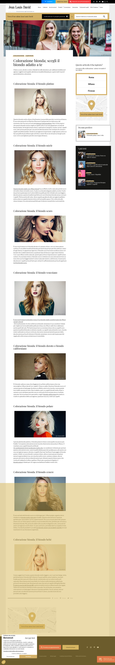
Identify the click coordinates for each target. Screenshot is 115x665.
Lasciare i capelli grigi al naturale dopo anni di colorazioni (97, 165)
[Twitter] (70, 598)
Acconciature (67, 7)
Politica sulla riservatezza (81, 656)
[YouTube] (102, 1)
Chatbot (49, 1)
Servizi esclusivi (53, 7)
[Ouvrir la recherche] (107, 1)
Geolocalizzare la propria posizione (54, 16)
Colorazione (75, 7)
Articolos (13, 11)
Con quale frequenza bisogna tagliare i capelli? (96, 183)
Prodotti (60, 7)
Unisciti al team (62, 1)
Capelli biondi (29, 55)
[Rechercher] (105, 16)
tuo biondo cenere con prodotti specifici (49, 528)
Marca (39, 7)
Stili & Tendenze (94, 7)
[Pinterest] (99, 1)
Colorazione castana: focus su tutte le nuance (96, 156)
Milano (91, 84)
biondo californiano (49, 394)
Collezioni (45, 7)
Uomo (101, 7)
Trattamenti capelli (84, 7)
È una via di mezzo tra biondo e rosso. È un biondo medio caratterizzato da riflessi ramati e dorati (39, 321)
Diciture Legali (53, 656)
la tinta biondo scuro (20, 263)
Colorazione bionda (18, 55)
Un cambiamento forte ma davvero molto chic (28, 448)
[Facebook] (93, 1)
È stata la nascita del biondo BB (23, 585)
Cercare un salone (42, 656)
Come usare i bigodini (94, 174)
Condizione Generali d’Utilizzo (66, 656)
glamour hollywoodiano (44, 123)
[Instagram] (96, 1)
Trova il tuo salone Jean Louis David (91, 114)
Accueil (9, 11)
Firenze (91, 91)
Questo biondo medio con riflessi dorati (26, 189)
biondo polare (17, 462)
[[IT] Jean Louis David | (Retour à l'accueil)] (20, 7)
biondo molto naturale (28, 517)
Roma (91, 77)
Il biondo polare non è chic (95, 135)
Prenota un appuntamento (81, 1)
